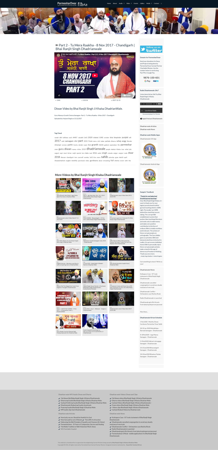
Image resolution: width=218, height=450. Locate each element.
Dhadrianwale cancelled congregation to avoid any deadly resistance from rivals (151, 285)
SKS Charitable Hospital (68, 429)
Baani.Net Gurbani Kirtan (134, 445)
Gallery (142, 3)
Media (148, 3)
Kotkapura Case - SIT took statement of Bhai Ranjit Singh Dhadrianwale (150, 276)
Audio (121, 3)
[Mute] (156, 104)
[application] (151, 104)
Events (136, 3)
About (115, 3)
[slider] (160, 104)
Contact (156, 3)
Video (128, 3)
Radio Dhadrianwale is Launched (151, 298)
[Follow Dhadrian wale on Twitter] (156, 442)
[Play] (141, 104)
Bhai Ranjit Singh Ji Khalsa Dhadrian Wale (125, 442)
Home (109, 3)
